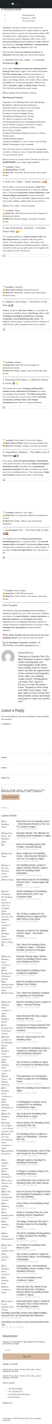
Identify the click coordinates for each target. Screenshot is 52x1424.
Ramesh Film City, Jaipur (17, 60)
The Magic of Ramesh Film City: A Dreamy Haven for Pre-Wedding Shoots (32, 1224)
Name (4, 757)
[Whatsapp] (27, 1410)
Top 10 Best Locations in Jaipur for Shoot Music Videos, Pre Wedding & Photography (33, 1257)
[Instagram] (6, 1410)
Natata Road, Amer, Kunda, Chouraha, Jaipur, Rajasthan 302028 (22, 1377)
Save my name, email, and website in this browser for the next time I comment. (23, 790)
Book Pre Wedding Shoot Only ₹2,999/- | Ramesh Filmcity (30, 845)
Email (5, 768)
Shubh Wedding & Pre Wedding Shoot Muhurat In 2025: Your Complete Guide (31, 894)
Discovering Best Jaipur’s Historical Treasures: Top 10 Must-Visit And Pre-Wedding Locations (32, 1304)
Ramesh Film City (11, 71)
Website (5, 778)
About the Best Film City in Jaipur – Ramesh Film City (32, 1017)
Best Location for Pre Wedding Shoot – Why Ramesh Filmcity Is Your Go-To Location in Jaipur (31, 856)
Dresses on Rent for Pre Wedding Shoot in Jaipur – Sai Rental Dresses (32, 933)
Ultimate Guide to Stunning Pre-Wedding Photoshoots (31, 1161)
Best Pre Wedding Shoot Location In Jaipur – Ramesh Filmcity (33, 1003)
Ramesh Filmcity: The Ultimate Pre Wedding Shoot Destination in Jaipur (33, 834)
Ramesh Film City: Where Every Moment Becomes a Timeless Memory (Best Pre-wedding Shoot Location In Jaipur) (32, 1290)
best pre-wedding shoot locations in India (22, 42)
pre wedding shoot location (31, 611)
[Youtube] (13, 1410)
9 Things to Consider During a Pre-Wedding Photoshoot (32, 1172)
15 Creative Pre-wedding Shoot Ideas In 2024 (31, 1246)
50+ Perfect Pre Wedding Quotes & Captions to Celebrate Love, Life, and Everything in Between (33, 1051)
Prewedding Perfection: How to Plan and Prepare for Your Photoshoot (33, 1152)
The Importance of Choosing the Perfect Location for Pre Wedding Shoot (31, 1079)
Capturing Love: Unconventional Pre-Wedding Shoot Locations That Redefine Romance (32, 1268)
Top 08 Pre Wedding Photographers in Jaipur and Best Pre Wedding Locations (33, 1236)
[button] (5, 4)
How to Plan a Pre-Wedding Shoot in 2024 (32, 1204)
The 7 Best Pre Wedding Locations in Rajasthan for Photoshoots (32, 994)
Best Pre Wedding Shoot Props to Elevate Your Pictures (32, 983)
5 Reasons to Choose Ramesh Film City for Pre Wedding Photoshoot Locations (33, 1028)
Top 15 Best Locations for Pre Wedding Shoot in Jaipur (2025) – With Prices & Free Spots (32, 916)
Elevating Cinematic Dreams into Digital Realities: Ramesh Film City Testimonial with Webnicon (24, 1314)
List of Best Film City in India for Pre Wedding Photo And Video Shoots (32, 1181)
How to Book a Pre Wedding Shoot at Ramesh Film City (32, 1124)
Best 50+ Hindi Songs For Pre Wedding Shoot (30, 1038)
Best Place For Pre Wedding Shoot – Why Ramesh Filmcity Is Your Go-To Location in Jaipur (33, 824)
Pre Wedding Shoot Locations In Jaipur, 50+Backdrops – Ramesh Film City (31, 1137)
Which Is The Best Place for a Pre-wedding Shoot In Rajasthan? (32, 1213)
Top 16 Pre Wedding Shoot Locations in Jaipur (29, 1279)
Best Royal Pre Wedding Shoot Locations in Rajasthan (31, 971)
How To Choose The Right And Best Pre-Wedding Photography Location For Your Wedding (33, 1194)
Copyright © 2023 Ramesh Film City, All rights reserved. (22, 1419)
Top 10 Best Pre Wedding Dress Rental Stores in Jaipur (31, 1115)
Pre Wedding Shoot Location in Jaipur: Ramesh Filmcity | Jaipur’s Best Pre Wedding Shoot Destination (32, 869)
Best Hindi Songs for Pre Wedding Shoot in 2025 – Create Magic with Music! (32, 882)
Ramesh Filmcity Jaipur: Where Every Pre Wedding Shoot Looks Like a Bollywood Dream (31, 959)
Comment (6, 724)
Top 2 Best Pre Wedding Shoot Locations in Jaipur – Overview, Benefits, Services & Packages (30, 947)
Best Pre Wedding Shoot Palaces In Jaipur (33, 1089)
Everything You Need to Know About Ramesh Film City (25, 1323)
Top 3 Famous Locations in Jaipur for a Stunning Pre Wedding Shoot (32, 1063)
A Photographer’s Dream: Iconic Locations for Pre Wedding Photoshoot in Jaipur (31, 1105)
